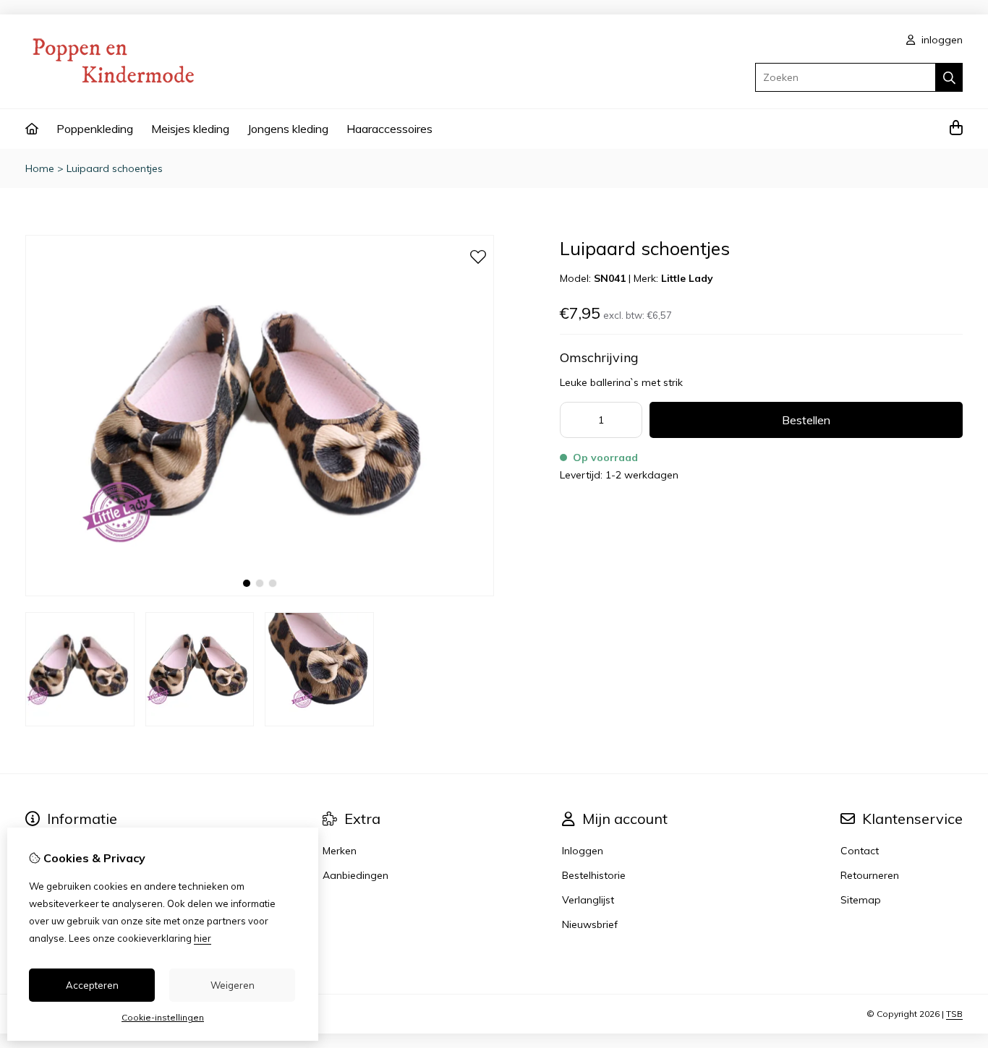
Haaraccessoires (389, 128)
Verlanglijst (588, 899)
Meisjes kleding (190, 128)
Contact (859, 850)
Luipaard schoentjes (115, 168)
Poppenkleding (94, 128)
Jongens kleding (287, 128)
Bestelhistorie (594, 875)
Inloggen (582, 850)
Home (39, 168)
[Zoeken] (949, 77)
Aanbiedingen (355, 875)
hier (202, 938)
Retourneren (869, 875)
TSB (954, 1013)
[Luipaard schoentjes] (259, 592)
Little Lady (687, 278)
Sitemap (860, 899)
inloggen (941, 39)
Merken (340, 850)
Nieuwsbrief (590, 924)
